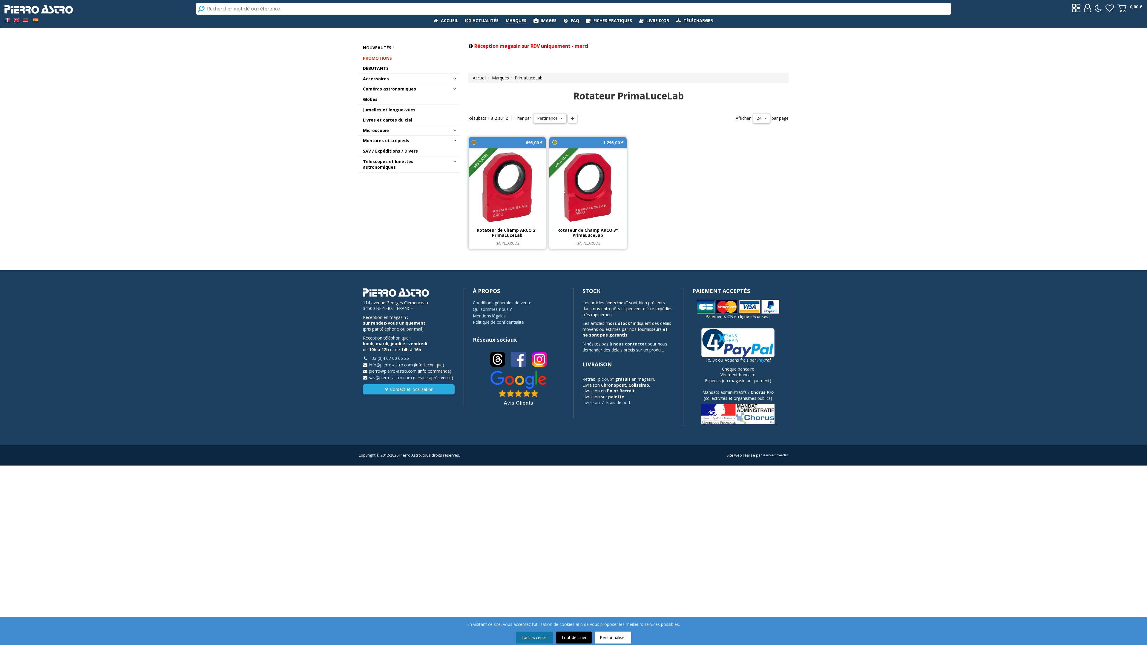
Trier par (523, 118)
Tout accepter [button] (534, 637)
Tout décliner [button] (574, 637)
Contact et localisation (411, 389)
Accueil (479, 78)
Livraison (591, 402)
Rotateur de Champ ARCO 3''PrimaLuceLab (587, 232)
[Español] (36, 20)
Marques (500, 78)
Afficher (743, 118)
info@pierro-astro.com (391, 365)
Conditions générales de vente (502, 302)
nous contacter (629, 344)
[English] (16, 20)
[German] (25, 20)
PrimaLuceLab (528, 78)
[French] (7, 20)
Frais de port (618, 402)
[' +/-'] (572, 118)
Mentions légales (489, 316)
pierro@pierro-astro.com (393, 371)
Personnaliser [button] (613, 637)
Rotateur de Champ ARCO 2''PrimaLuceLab (507, 232)
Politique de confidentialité (498, 322)
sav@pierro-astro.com (390, 377)
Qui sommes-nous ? (492, 309)
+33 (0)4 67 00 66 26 (389, 358)
